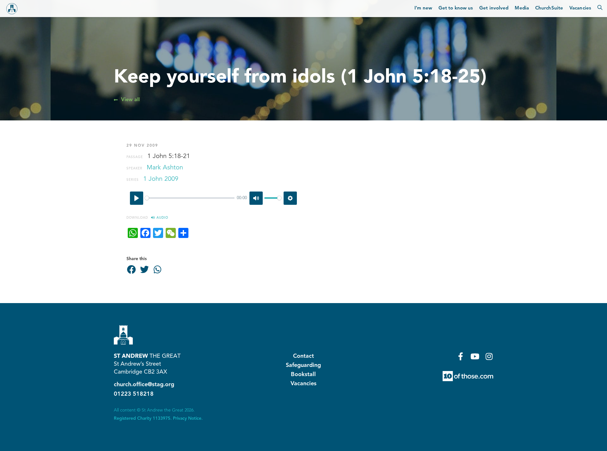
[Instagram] (489, 356)
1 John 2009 (160, 179)
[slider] (190, 198)
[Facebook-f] (461, 356)
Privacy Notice (187, 418)
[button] (131, 270)
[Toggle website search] (599, 8)
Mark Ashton (165, 168)
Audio (162, 217)
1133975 (161, 418)
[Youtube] (475, 356)
